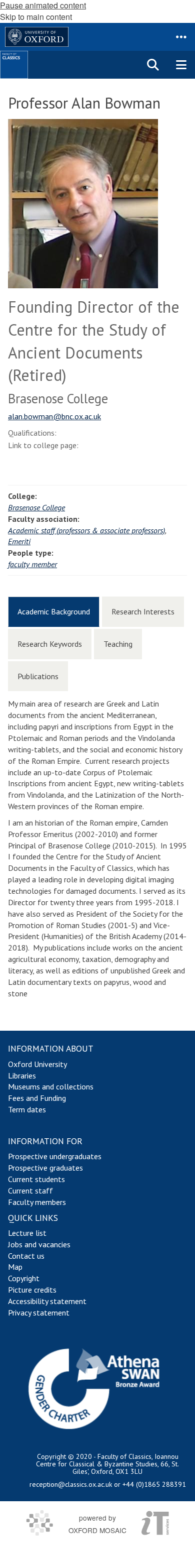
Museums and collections (51, 1086)
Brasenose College (36, 507)
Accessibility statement (47, 1301)
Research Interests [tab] (143, 611)
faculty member (32, 564)
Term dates (27, 1109)
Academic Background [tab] (54, 611)
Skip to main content (36, 16)
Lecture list (27, 1233)
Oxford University (37, 1064)
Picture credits (32, 1290)
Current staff (30, 1191)
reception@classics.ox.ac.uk (71, 1484)
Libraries (22, 1075)
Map (15, 1267)
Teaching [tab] (118, 644)
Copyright (24, 1278)
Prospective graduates (45, 1168)
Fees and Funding (37, 1098)
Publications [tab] (38, 676)
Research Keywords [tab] (50, 644)
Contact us (26, 1256)
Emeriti (19, 541)
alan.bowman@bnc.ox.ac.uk (54, 416)
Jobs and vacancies (39, 1244)
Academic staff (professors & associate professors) (86, 530)
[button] (181, 37)
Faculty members (37, 1202)
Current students (36, 1179)
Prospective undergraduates (55, 1156)
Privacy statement (39, 1312)
